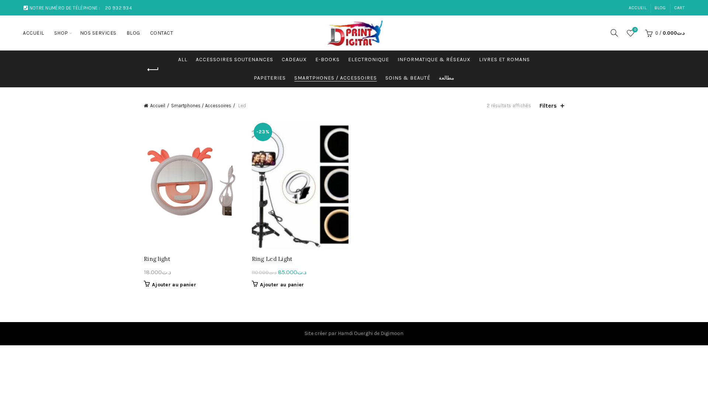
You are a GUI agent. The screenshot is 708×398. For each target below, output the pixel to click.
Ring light (157, 258)
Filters (548, 105)
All (182, 59)
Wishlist (635, 30)
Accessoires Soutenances (234, 59)
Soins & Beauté (407, 78)
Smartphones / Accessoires (335, 78)
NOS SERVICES (98, 33)
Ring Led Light (272, 258)
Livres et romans (504, 59)
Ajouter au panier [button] (174, 285)
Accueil (157, 105)
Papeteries (270, 78)
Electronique (368, 59)
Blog (660, 7)
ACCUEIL (637, 7)
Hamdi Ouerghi (355, 333)
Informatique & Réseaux (434, 59)
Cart (679, 7)
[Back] (153, 69)
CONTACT (161, 33)
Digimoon (392, 333)
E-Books (327, 59)
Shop (61, 33)
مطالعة (446, 78)
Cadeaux (294, 59)
